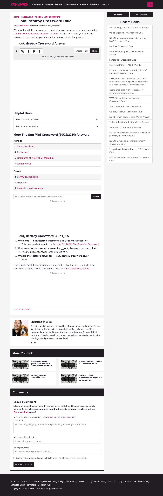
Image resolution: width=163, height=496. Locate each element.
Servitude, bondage (27, 176)
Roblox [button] (94, 4)
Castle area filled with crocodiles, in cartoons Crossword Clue (126, 91)
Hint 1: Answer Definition (27, 120)
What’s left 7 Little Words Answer (125, 127)
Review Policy (100, 481)
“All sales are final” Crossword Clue (126, 32)
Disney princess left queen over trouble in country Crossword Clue (41, 363)
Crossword (27, 17)
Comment (18, 420)
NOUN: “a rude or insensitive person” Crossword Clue (127, 142)
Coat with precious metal (30, 188)
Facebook (141, 14)
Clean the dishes (26, 146)
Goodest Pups (44, 484)
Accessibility (144, 481)
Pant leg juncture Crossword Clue (38, 376)
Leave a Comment (21, 309)
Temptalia (31, 484)
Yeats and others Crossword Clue (125, 106)
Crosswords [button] (70, 4)
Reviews (49, 4)
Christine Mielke (22, 25)
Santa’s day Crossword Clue (122, 59)
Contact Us (26, 481)
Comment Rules (21, 412)
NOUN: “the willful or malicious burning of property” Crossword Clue (129, 134)
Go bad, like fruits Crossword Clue (125, 111)
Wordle (58, 4)
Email (21, 447)
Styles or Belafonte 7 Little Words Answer (129, 122)
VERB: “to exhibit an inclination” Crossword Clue (124, 100)
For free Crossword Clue (121, 46)
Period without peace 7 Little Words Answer (126, 53)
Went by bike (24, 163)
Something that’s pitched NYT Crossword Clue (90, 362)
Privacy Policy (52, 417)
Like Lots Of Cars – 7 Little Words (125, 65)
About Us (14, 481)
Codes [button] (83, 4)
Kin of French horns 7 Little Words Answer (129, 117)
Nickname (23, 437)
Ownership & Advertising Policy (48, 481)
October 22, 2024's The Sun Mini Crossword (76, 244)
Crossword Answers (78, 268)
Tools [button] (104, 4)
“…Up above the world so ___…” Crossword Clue (129, 151)
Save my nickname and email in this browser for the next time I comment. (51, 458)
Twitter (118, 14)
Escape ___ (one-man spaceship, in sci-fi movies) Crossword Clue (128, 72)
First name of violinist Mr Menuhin (35, 157)
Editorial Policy (115, 481)
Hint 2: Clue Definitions (27, 126)
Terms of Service (66, 417)
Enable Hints (82, 50)
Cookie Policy (71, 481)
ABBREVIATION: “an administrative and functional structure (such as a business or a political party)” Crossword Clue (128, 81)
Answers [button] (36, 4)
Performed (22, 152)
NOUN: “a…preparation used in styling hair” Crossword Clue (127, 39)
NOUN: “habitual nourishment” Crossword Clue (129, 159)
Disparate (22, 182)
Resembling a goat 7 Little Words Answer (129, 27)
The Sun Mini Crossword (48, 17)
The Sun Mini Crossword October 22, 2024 (35, 33)
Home (16, 17)
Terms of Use (130, 481)
